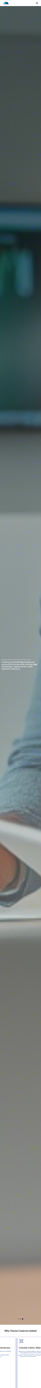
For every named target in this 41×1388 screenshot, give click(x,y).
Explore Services (8, 672)
